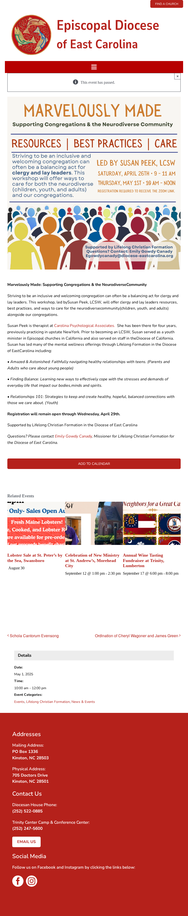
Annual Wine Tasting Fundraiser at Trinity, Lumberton (143, 560)
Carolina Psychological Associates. (84, 325)
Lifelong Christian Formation (48, 701)
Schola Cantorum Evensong (34, 635)
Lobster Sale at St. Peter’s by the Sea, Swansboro (34, 558)
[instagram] (31, 881)
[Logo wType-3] (94, 10)
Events (19, 701)
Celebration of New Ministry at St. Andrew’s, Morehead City (92, 560)
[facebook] (18, 881)
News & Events (83, 701)
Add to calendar (94, 464)
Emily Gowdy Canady (73, 436)
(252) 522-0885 (27, 811)
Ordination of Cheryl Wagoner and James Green (136, 635)
